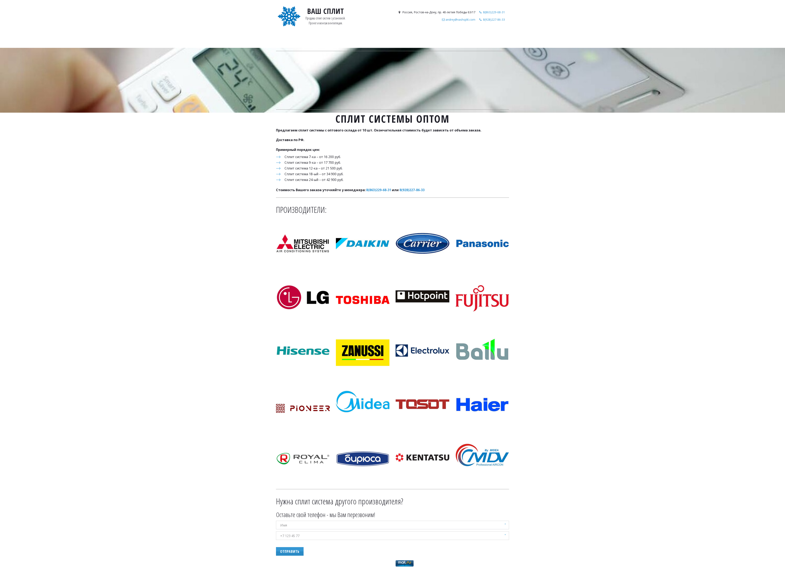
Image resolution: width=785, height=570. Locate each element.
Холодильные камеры (413, 40)
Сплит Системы (327, 40)
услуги (441, 40)
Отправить (289, 551)
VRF (345, 40)
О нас (454, 40)
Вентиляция (361, 40)
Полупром (383, 40)
